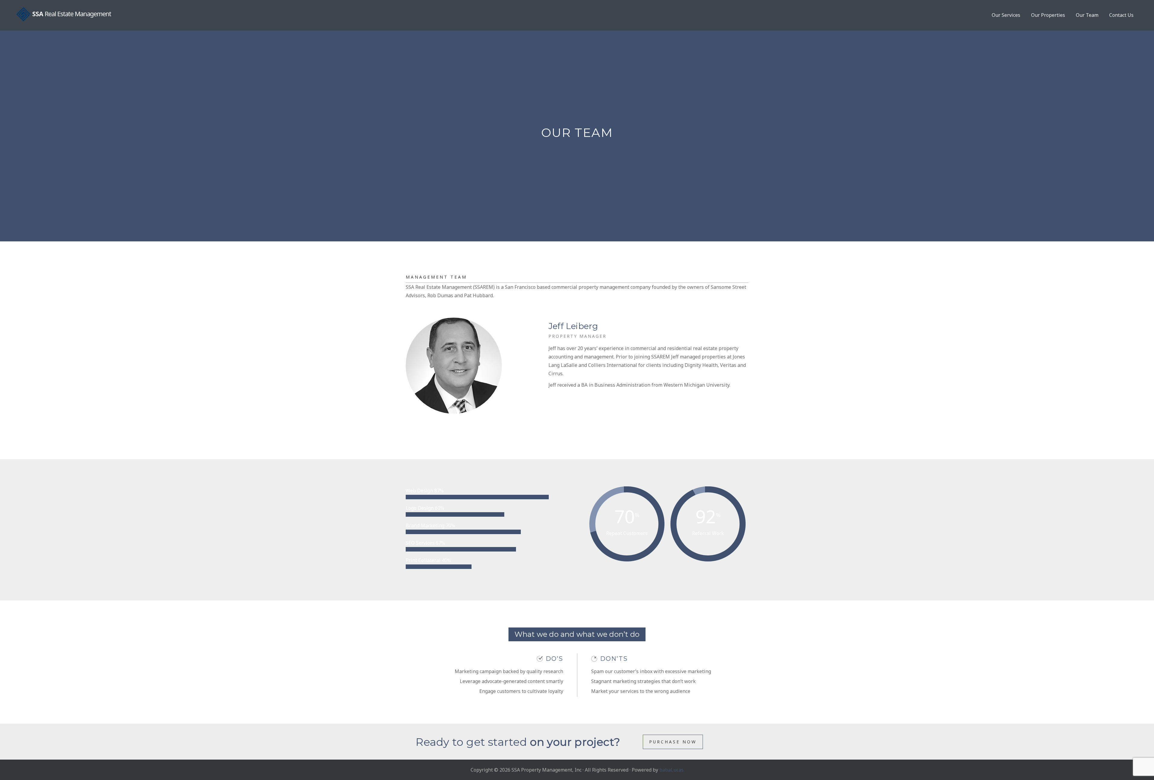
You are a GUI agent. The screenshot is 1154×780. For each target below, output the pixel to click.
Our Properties (1048, 15)
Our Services (1006, 15)
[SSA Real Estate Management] (64, 14)
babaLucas (671, 769)
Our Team (1087, 15)
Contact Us (1121, 15)
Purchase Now (673, 742)
